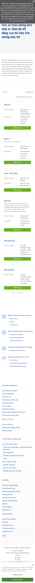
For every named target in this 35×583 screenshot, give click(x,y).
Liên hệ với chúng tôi (9, 519)
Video (5, 458)
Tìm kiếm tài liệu (7, 525)
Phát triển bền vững (8, 488)
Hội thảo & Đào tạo (9, 465)
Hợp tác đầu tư (7, 507)
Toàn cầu (17, 559)
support (12, 321)
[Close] (33, 565)
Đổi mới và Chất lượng (9, 500)
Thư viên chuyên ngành (9, 444)
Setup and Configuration (17, 337)
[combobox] (24, 97)
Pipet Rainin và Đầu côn (10, 400)
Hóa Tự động (6, 406)
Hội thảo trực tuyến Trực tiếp (12, 471)
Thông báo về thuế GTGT (17, 562)
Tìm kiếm (5, 522)
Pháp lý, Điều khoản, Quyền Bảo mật (17, 553)
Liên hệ (17, 555)
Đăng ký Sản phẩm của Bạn (11, 427)
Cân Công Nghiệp (8, 394)
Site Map (17, 557)
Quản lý (4, 504)
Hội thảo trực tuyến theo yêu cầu (13, 455)
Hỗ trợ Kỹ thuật (7, 430)
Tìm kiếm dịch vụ (7, 531)
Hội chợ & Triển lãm (9, 468)
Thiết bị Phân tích (7, 403)
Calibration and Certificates (17, 350)
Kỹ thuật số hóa (7, 494)
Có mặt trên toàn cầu (8, 497)
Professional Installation (16, 334)
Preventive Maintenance (16, 340)
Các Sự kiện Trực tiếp (9, 461)
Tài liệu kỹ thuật (8, 452)
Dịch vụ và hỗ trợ (7, 424)
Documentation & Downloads (18, 366)
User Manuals (14, 324)
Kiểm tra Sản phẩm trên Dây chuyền (13, 412)
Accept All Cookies (17, 579)
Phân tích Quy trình (8, 409)
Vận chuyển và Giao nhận (10, 415)
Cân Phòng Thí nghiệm (9, 390)
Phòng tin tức (6, 510)
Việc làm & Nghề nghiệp (10, 485)
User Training (13, 360)
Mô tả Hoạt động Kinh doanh (11, 491)
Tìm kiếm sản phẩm (8, 528)
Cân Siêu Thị (6, 397)
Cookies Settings (17, 550)
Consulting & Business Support (18, 363)
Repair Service (14, 318)
